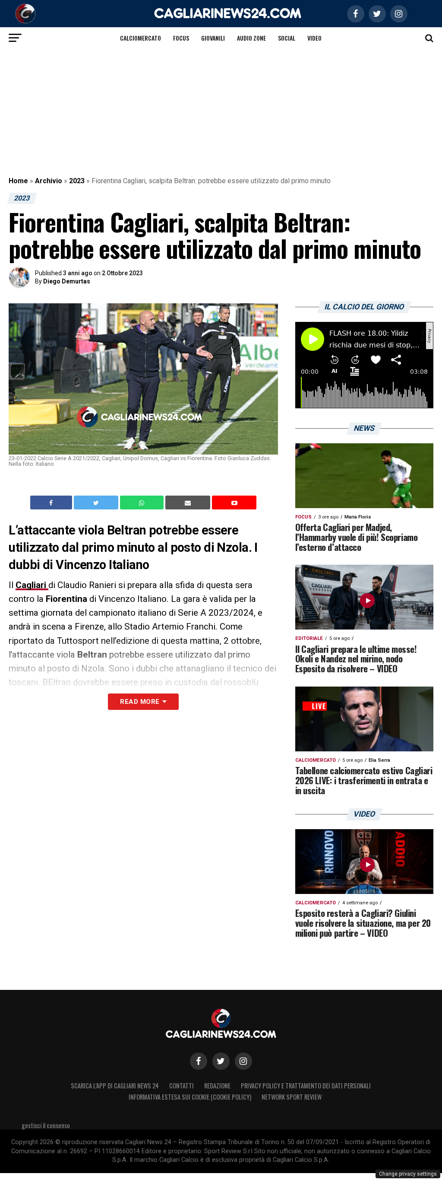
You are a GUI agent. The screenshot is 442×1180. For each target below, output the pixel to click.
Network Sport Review (292, 1096)
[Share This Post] (143, 502)
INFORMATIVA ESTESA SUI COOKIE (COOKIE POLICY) (190, 1096)
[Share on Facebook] (52, 502)
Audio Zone (251, 37)
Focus (181, 37)
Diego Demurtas (66, 281)
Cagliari (32, 585)
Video (314, 37)
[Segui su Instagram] (243, 1061)
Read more (139, 702)
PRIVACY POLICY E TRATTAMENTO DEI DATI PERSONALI (306, 1085)
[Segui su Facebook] (198, 1061)
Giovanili (213, 37)
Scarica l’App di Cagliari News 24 (115, 1085)
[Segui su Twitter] (221, 1061)
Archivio (48, 181)
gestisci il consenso (46, 1125)
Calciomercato (140, 37)
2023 (77, 181)
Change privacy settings (408, 1174)
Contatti (181, 1085)
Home (18, 181)
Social (286, 37)
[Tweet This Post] (97, 502)
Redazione (217, 1085)
